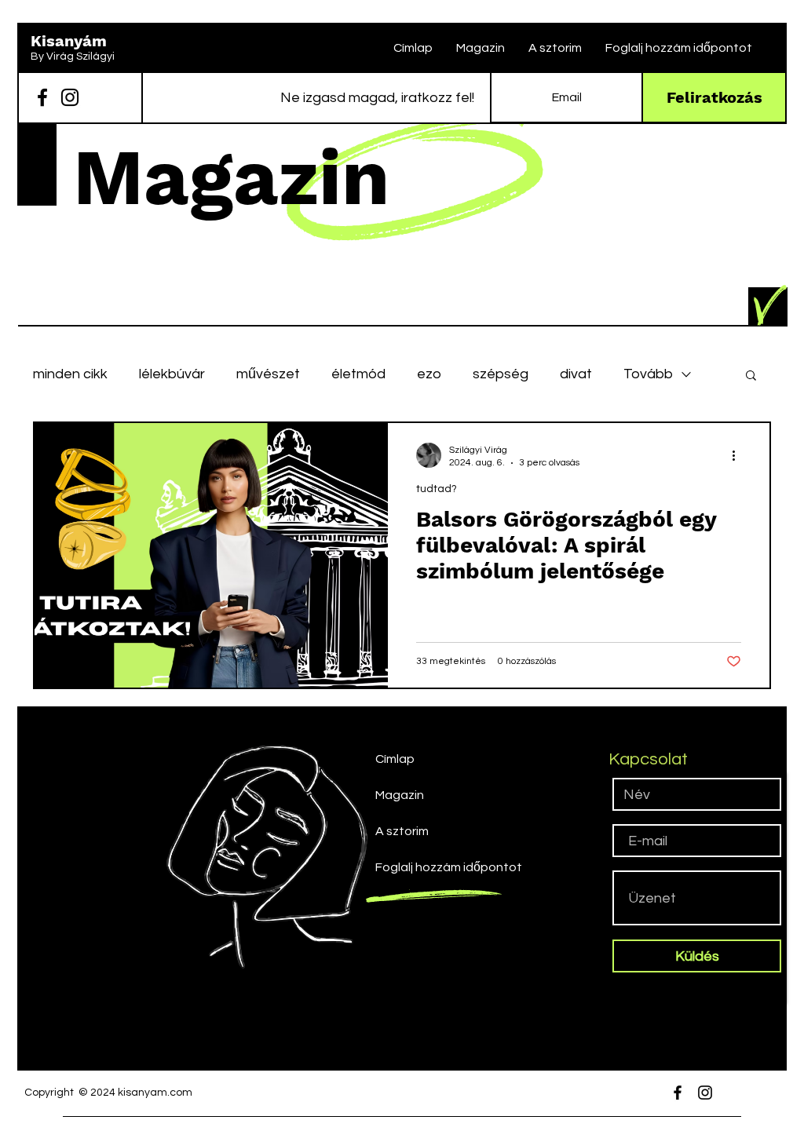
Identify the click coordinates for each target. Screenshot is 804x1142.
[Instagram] (70, 97)
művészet (268, 374)
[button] (751, 376)
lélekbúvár (172, 374)
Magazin (399, 795)
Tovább (648, 374)
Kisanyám (69, 40)
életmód (358, 374)
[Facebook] (42, 97)
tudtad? (436, 488)
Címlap (395, 759)
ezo (429, 374)
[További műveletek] (738, 455)
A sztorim (402, 831)
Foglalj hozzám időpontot (438, 867)
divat (576, 374)
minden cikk (70, 374)
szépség (500, 374)
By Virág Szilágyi (73, 56)
